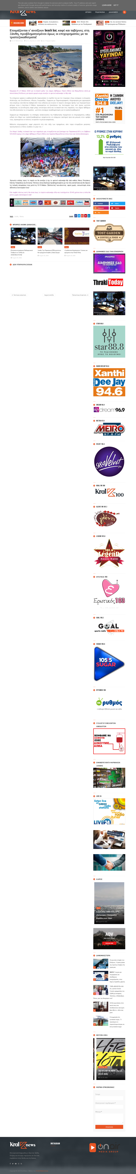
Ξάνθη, (16, 216)
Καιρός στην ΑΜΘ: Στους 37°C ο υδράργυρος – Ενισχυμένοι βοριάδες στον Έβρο (108, 915)
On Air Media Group (42, 1171)
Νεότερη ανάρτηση (20, 295)
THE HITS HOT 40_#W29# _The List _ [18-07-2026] (108, 1072)
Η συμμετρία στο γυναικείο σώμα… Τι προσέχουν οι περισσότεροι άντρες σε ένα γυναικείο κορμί (117, 1022)
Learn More (107, 5)
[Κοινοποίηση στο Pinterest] (85, 215)
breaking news (19, 23)
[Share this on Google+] (82, 215)
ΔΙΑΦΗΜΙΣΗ (113, 12)
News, (22, 216)
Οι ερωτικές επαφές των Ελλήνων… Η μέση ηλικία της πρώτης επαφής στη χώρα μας (117, 963)
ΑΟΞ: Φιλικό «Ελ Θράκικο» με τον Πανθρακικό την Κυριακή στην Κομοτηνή (46, 24)
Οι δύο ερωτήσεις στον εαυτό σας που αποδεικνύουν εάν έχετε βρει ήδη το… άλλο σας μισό (117, 1007)
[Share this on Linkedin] (89, 215)
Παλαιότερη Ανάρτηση (79, 295)
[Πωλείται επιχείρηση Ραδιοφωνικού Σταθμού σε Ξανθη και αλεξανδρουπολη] (22, 252)
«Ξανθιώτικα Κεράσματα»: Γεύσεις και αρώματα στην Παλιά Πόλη (75, 251)
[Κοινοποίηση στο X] (79, 215)
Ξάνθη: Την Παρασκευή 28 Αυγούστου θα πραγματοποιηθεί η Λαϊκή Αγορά (49, 251)
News (104, 22)
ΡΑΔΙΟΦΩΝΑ (100, 12)
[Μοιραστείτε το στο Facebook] (75, 215)
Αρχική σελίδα (49, 295)
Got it (115, 5)
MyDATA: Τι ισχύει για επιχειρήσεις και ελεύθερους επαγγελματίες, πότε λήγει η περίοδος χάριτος (117, 977)
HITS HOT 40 (101, 1067)
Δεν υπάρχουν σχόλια (49, 41)
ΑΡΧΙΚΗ (88, 12)
